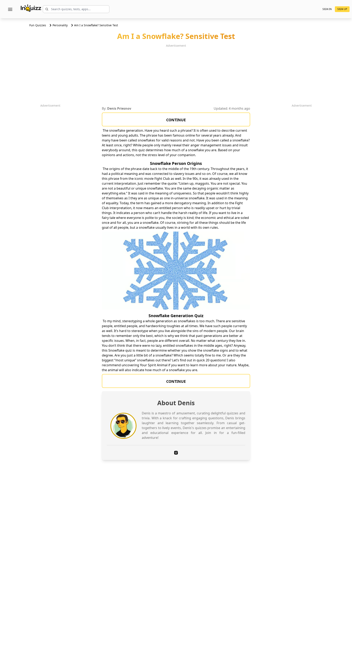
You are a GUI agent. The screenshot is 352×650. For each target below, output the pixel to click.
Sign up (342, 9)
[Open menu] (10, 9)
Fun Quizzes (37, 25)
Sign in (327, 9)
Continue (176, 119)
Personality (60, 25)
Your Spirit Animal (153, 365)
